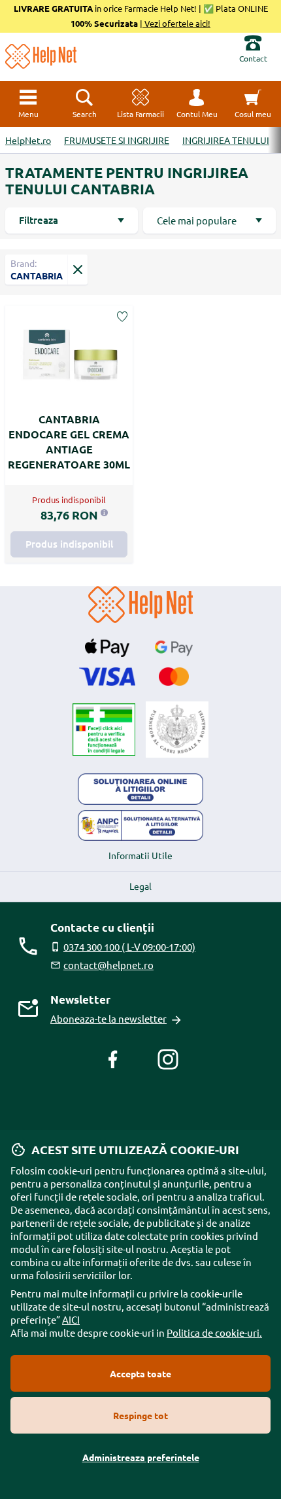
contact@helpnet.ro (108, 965)
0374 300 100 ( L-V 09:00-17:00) (129, 946)
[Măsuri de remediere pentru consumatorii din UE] (140, 789)
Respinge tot (140, 1415)
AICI (71, 1319)
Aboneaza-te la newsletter (108, 1018)
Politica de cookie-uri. (214, 1332)
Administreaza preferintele (140, 1457)
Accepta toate (140, 1373)
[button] (197, 104)
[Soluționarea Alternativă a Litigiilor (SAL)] (140, 825)
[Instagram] (168, 1059)
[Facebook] (113, 1059)
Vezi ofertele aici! (176, 23)
